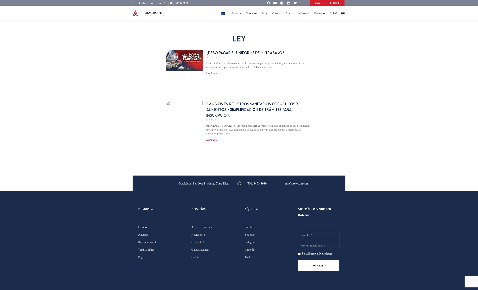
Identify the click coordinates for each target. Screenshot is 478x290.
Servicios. (198, 209)
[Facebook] (268, 3)
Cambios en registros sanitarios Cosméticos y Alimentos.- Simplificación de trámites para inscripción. (252, 109)
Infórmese (303, 13)
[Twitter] (295, 3)
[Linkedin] (288, 3)
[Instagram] (282, 3)
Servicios (251, 13)
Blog (265, 13)
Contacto (319, 13)
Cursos (276, 13)
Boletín (334, 13)
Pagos (289, 13)
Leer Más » (211, 73)
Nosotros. (145, 209)
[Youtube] (275, 3)
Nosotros (236, 13)
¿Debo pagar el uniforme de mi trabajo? (245, 53)
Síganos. (251, 209)
